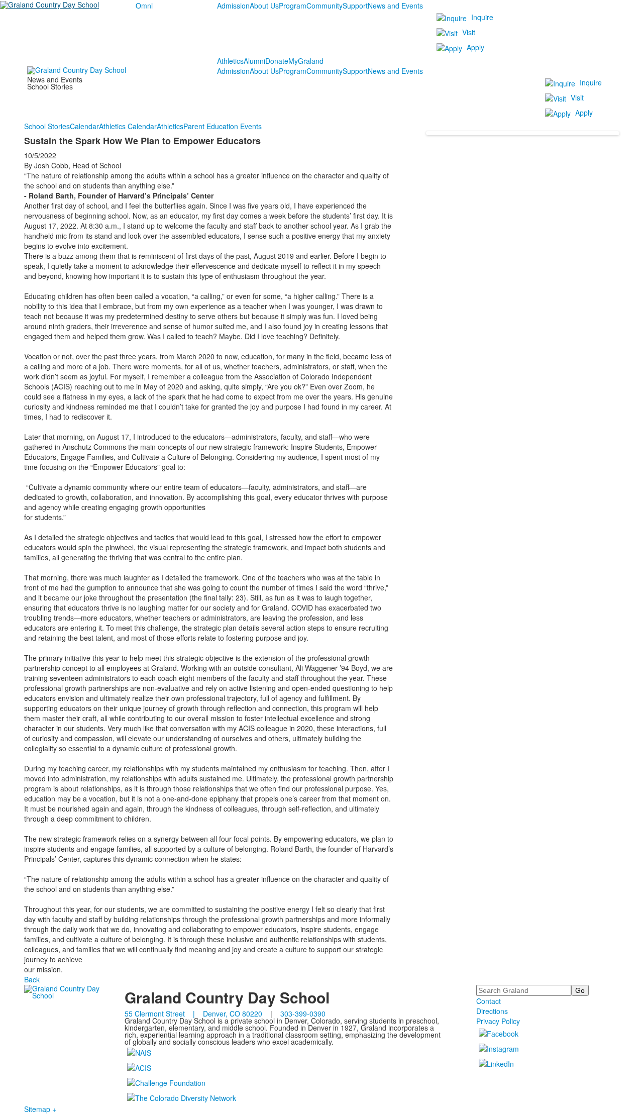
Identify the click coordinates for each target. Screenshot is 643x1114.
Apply (475, 47)
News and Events (395, 6)
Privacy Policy (498, 1021)
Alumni (254, 61)
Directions (492, 1011)
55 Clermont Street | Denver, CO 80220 (193, 1013)
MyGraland (306, 61)
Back (32, 979)
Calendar (84, 126)
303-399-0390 (303, 1013)
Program (292, 6)
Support (355, 6)
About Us (264, 6)
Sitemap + (40, 1109)
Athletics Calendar (128, 126)
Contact (488, 1001)
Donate (276, 61)
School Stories (47, 126)
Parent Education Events (222, 126)
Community (324, 6)
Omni (144, 6)
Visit (468, 32)
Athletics (230, 61)
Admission (233, 6)
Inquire (482, 17)
